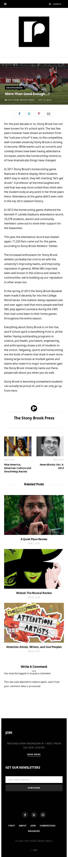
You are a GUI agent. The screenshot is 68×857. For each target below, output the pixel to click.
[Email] (49, 113)
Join (33, 825)
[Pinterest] (39, 113)
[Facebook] (25, 815)
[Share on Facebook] (19, 113)
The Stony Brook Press (21, 100)
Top (35, 850)
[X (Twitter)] (34, 815)
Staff (11, 825)
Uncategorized (14, 87)
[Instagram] (43, 815)
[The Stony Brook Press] (34, 31)
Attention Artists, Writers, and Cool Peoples (34, 647)
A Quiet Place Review (34, 539)
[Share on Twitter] (29, 113)
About (23, 825)
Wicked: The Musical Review (34, 593)
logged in (23, 673)
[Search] (50, 4)
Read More (34, 754)
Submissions (47, 825)
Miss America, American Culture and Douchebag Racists (17, 468)
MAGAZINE (34, 831)
